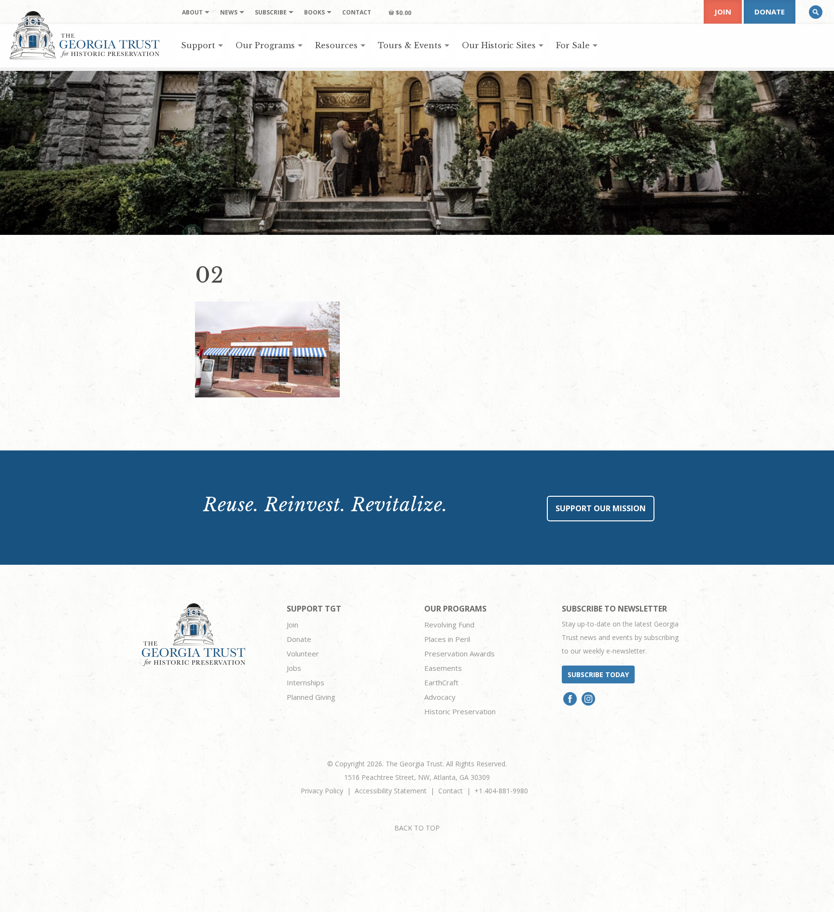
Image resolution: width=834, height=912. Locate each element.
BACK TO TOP (417, 827)
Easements (443, 668)
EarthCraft (441, 682)
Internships (305, 682)
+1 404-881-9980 (501, 790)
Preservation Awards (459, 653)
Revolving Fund (449, 624)
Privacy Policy (322, 790)
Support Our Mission (601, 508)
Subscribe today (598, 674)
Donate (769, 11)
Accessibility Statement (391, 790)
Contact (450, 790)
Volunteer (303, 653)
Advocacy (440, 697)
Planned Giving (311, 697)
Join (722, 11)
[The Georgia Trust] (85, 35)
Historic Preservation (460, 711)
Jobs (294, 668)
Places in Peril (447, 639)
